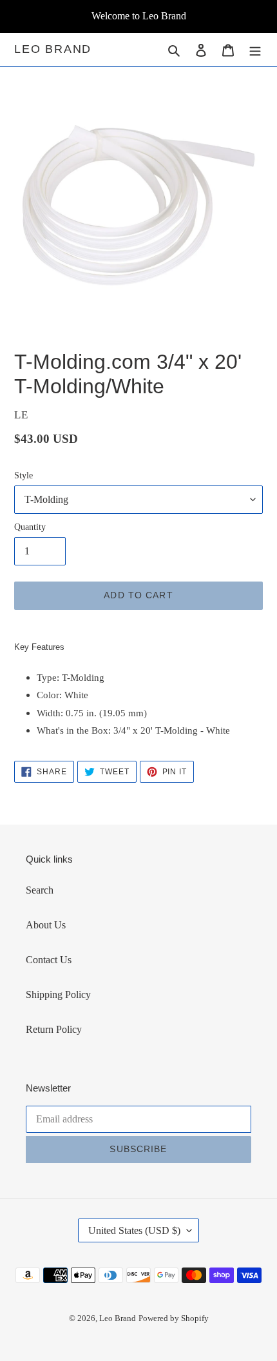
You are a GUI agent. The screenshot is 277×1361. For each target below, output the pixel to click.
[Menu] (255, 49)
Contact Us (49, 959)
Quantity (30, 527)
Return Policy (54, 1029)
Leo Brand (52, 49)
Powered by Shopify (173, 1318)
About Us (46, 924)
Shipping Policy (58, 994)
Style (23, 475)
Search (39, 890)
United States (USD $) (134, 1230)
